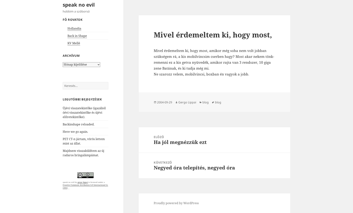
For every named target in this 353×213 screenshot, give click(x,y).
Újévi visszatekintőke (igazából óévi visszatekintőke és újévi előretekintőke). (84, 112)
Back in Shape (77, 36)
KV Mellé (73, 43)
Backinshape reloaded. (79, 124)
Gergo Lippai (187, 102)
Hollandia (74, 28)
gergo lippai (83, 182)
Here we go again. (75, 132)
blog (205, 102)
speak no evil (79, 4)
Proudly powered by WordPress (176, 203)
